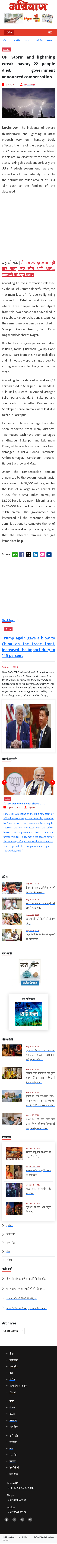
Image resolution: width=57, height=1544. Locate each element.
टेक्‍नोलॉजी (35, 40)
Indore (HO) (20, 1485)
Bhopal (16, 1497)
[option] (14, 42)
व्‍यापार (23, 40)
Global (45, 40)
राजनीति (13, 40)
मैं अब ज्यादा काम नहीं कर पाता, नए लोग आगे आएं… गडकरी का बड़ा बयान (28, 269)
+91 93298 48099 (17, 1500)
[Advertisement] (28, 226)
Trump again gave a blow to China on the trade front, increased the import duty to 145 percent (28, 647)
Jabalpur (16, 1510)
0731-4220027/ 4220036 (21, 1488)
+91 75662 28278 (17, 1512)
